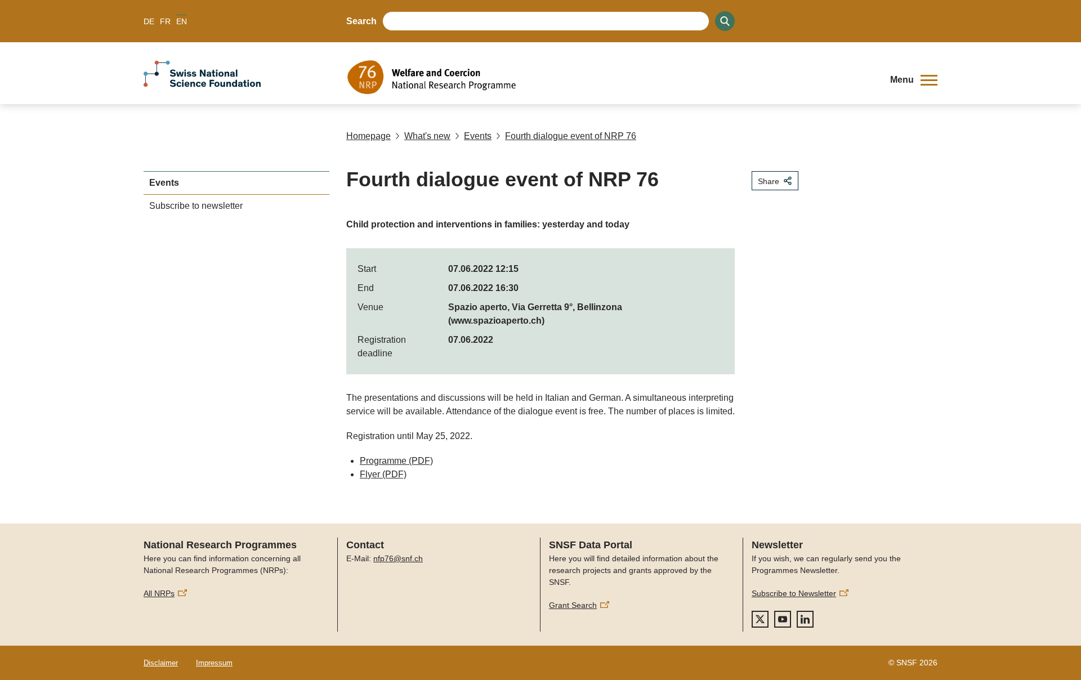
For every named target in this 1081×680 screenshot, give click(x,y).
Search (361, 21)
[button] (913, 80)
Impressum (214, 663)
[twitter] (760, 619)
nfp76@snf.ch (398, 558)
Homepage (368, 136)
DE (149, 21)
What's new (427, 136)
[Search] (725, 21)
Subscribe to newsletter (196, 206)
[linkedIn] (805, 619)
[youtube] (782, 619)
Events (478, 136)
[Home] (610, 77)
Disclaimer (161, 663)
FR (165, 21)
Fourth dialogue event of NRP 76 (570, 136)
